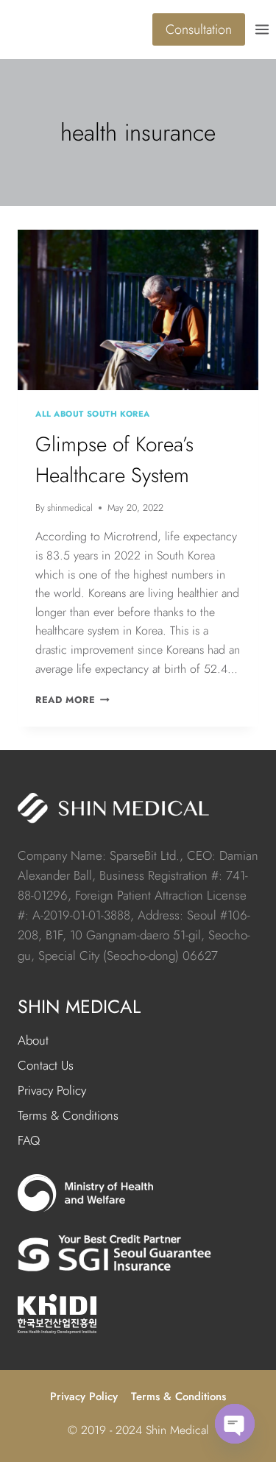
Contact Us (46, 1065)
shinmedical (70, 508)
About (33, 1040)
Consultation (199, 29)
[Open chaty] (235, 1424)
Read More (72, 700)
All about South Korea (92, 414)
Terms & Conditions (68, 1115)
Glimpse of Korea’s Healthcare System (114, 459)
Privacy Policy (52, 1090)
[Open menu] (264, 29)
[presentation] (138, 310)
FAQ (29, 1140)
